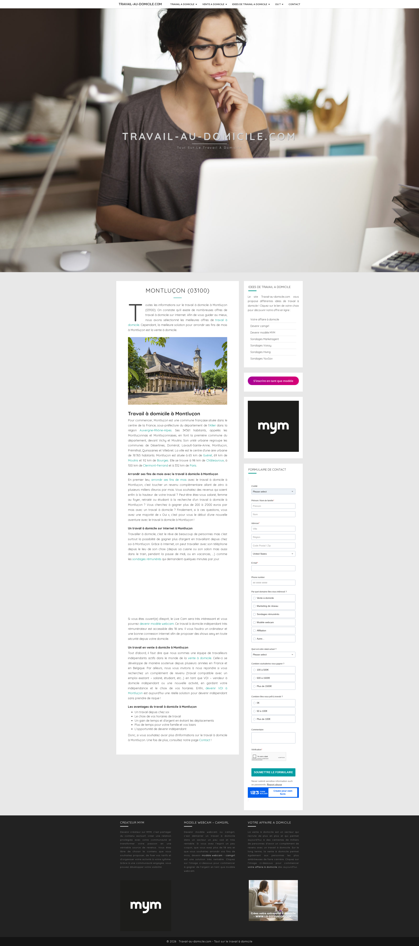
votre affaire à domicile (262, 866)
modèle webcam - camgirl (218, 855)
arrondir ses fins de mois (169, 480)
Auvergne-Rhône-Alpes (156, 430)
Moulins (133, 460)
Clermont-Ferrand (155, 465)
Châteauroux (215, 460)
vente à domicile (199, 658)
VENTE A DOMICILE (213, 4)
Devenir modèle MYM (262, 332)
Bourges (162, 460)
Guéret (207, 455)
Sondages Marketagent (264, 339)
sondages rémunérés (146, 559)
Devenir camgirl (259, 326)
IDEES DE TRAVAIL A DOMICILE (249, 4)
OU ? (278, 4)
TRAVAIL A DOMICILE (182, 4)
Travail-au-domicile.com (140, 4)
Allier (212, 425)
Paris (193, 465)
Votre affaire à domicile (264, 319)
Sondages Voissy (260, 345)
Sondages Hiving (260, 352)
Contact (204, 740)
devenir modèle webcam (157, 624)
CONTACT (294, 4)
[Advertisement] (177, 589)
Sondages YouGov (261, 358)
